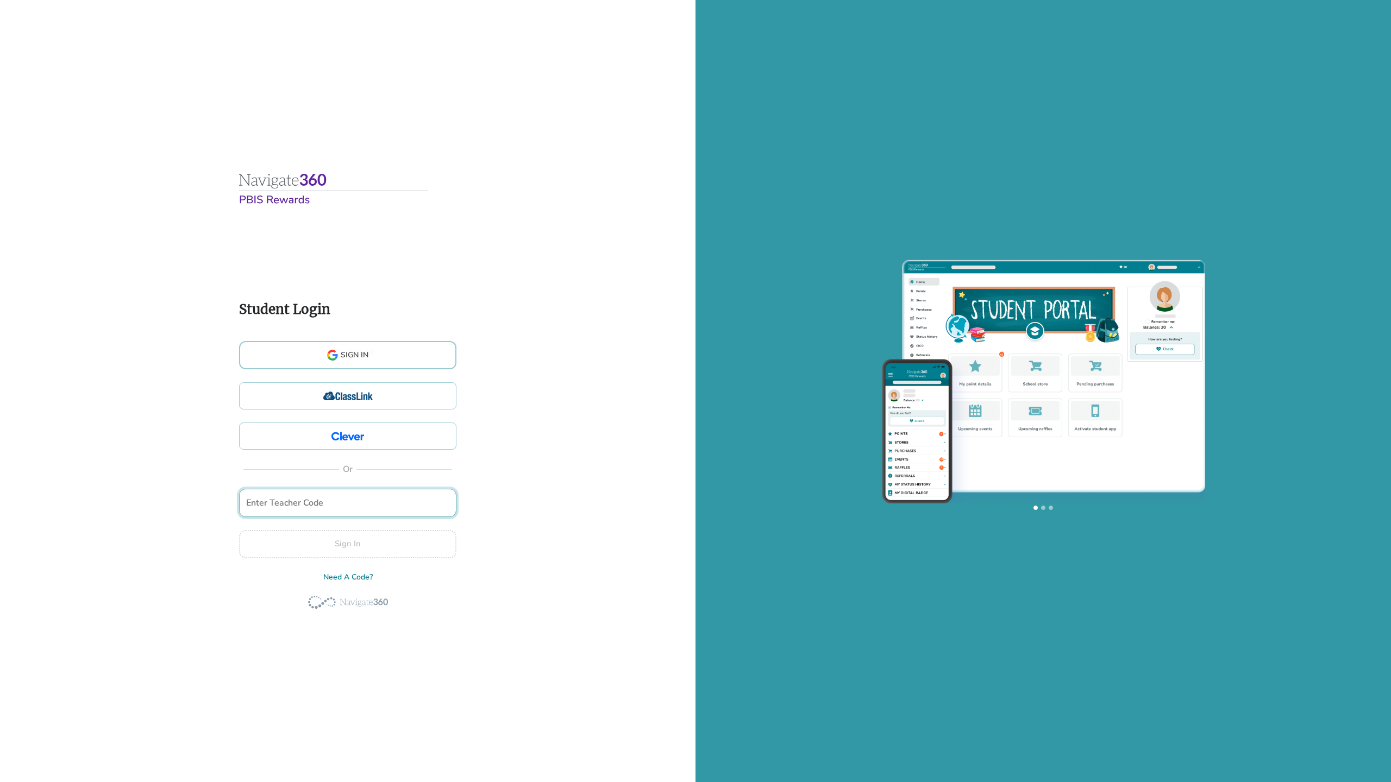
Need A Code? (348, 577)
